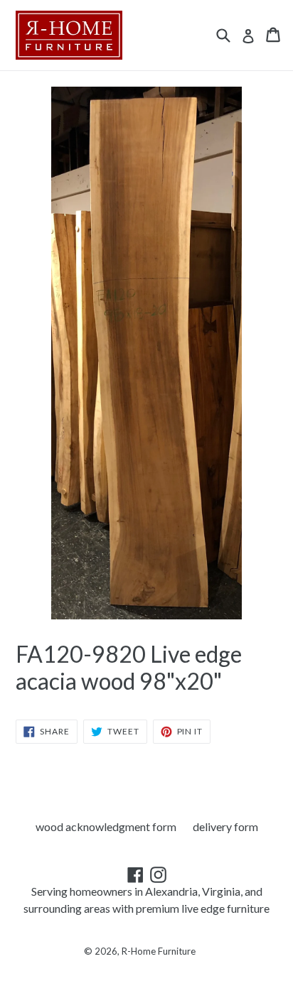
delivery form (225, 826)
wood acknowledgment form (106, 826)
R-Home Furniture (159, 951)
